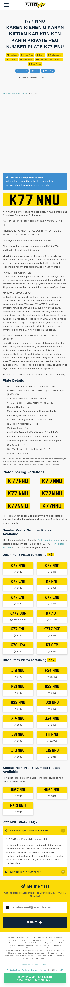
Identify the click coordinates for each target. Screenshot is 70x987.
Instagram (36, 964)
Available (13, 55)
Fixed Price (28, 55)
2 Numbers (27, 59)
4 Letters (13, 59)
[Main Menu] (6, 4)
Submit (32, 922)
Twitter (36, 71)
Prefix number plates (48, 540)
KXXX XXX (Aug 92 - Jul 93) (50, 59)
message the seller (26, 181)
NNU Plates (36, 64)
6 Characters (55, 55)
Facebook (22, 71)
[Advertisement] (35, 134)
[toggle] (63, 831)
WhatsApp (48, 71)
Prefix (41, 55)
